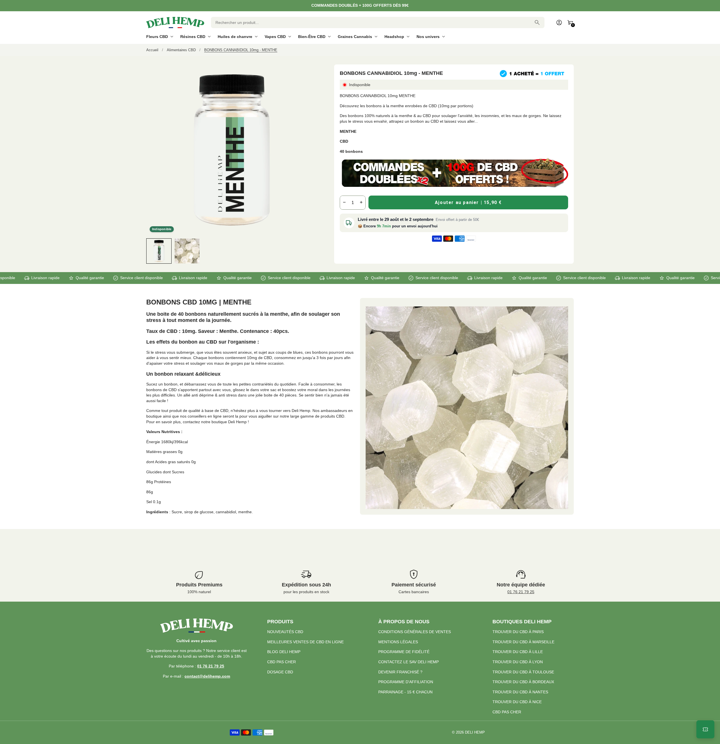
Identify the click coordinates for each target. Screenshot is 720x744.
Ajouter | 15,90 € (468, 202)
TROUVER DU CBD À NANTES (520, 692)
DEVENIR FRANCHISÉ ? (400, 672)
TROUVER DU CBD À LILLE (517, 651)
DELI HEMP (475, 732)
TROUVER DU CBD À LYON (517, 662)
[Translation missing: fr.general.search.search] (537, 22)
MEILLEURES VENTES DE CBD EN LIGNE (305, 642)
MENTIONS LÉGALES (398, 642)
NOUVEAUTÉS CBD (285, 631)
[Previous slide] (151, 251)
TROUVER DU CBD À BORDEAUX (523, 682)
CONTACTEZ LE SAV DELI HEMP (408, 662)
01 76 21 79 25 (520, 592)
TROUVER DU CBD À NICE (517, 702)
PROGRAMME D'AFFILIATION (405, 682)
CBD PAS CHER (281, 662)
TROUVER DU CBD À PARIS (518, 631)
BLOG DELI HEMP (283, 651)
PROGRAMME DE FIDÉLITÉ (403, 651)
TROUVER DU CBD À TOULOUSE (523, 672)
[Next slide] (312, 251)
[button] (159, 251)
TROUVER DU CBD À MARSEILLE (523, 642)
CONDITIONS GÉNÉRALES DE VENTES (414, 631)
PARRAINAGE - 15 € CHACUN (405, 692)
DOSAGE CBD (280, 672)
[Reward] (705, 729)
